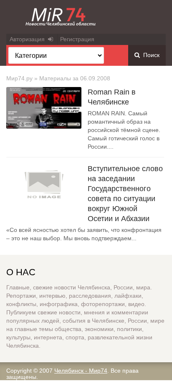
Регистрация (77, 39)
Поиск (149, 55)
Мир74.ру (19, 78)
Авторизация (29, 39)
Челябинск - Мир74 (80, 370)
